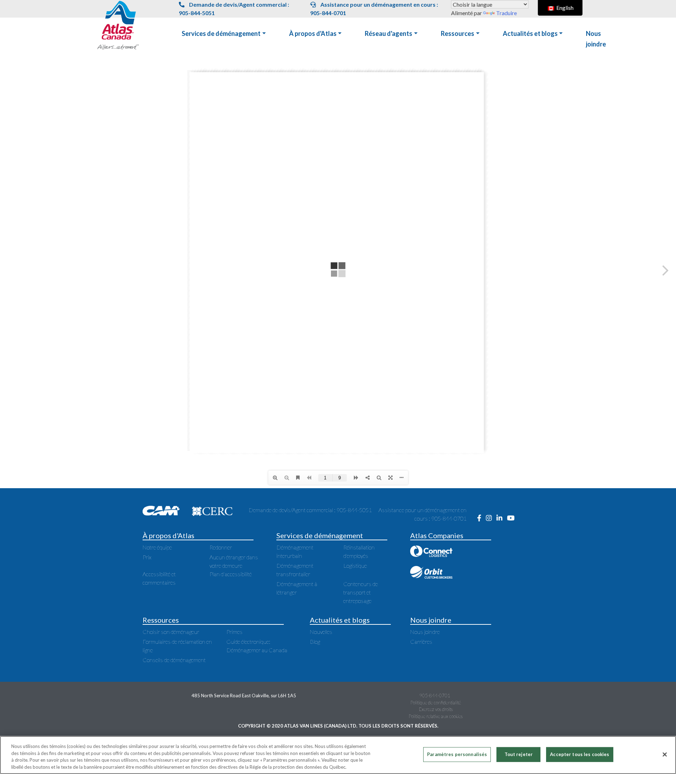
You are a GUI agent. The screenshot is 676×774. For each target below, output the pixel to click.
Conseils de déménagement (174, 659)
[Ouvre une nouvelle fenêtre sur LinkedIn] (501, 518)
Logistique (355, 565)
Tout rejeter (519, 754)
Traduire (506, 13)
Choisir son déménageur (171, 631)
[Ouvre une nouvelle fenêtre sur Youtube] (512, 518)
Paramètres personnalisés (457, 754)
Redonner (220, 547)
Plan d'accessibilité (230, 574)
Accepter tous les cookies (579, 754)
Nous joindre (425, 631)
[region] (338, 755)
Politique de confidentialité (436, 702)
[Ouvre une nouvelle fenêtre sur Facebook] (481, 518)
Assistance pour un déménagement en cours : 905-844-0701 (374, 8)
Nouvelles (321, 631)
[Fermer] (664, 754)
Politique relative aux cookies (436, 716)
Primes (234, 631)
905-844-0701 (434, 695)
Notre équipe (157, 547)
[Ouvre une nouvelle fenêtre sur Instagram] (491, 518)
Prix (147, 557)
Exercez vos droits (436, 709)
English (564, 7)
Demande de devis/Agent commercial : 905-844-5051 (234, 8)
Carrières (421, 641)
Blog (315, 641)
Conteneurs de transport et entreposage (360, 592)
